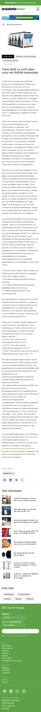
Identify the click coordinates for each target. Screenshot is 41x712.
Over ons (5, 680)
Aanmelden (20, 631)
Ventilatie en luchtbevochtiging (26, 56)
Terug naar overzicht (14, 24)
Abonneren (6, 670)
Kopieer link (7, 473)
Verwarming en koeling (10, 60)
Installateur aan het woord (11, 661)
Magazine (5, 668)
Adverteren (6, 673)
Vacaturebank (7, 658)
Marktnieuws (9, 594)
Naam (6, 613)
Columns (7, 599)
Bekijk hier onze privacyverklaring (14, 636)
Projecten (29, 599)
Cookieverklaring (8, 703)
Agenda (18, 599)
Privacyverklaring (8, 706)
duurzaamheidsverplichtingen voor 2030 (17, 448)
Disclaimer (5, 708)
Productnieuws (8, 56)
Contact (5, 682)
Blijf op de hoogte (13, 607)
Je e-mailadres (12, 621)
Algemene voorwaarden (10, 700)
